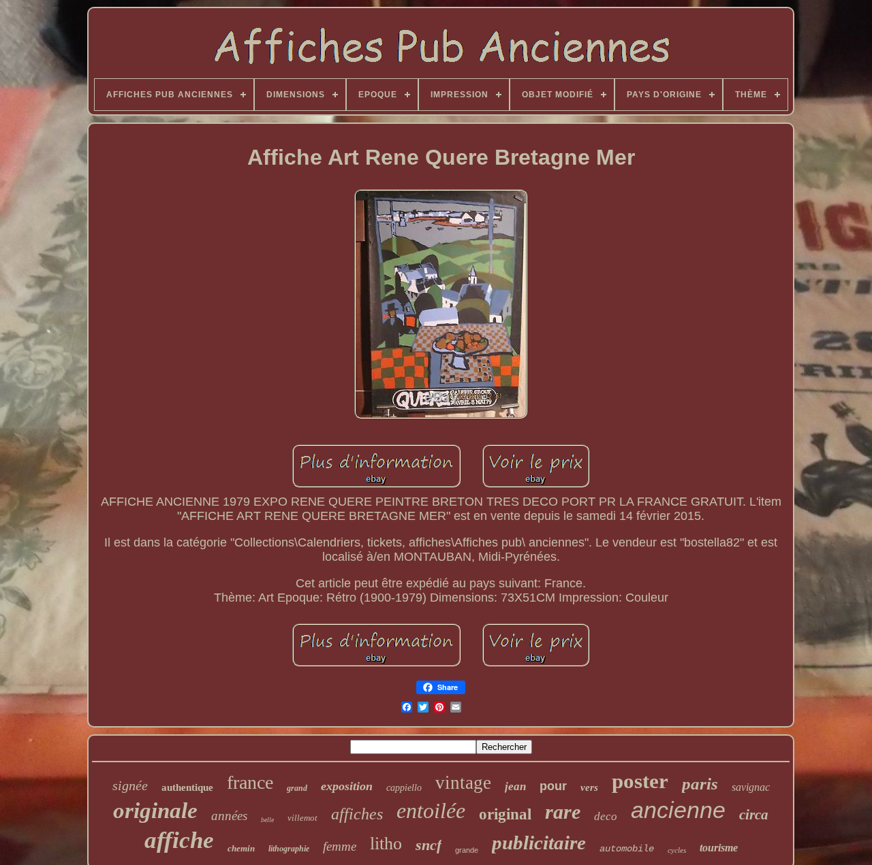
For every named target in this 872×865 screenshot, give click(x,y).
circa (753, 814)
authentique (187, 787)
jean (515, 786)
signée (130, 785)
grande (466, 850)
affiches (357, 814)
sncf (428, 844)
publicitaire (539, 842)
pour (553, 786)
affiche (179, 840)
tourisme (719, 847)
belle (267, 819)
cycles (677, 850)
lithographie (288, 848)
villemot (302, 818)
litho (386, 843)
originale (155, 810)
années (229, 816)
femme (339, 846)
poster (640, 781)
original (505, 814)
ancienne (678, 810)
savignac (751, 787)
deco (605, 816)
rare (562, 811)
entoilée (430, 810)
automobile (627, 848)
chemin (241, 848)
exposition (347, 786)
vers (589, 787)
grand (297, 788)
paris (700, 783)
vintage (463, 782)
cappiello (404, 788)
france (250, 782)
